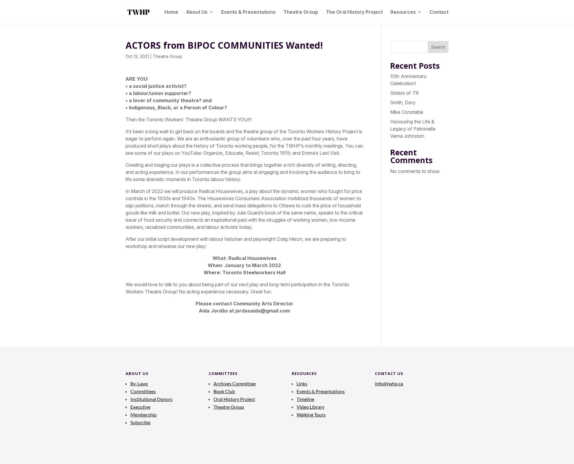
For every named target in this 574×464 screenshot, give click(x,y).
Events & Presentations (248, 12)
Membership (143, 414)
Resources (403, 12)
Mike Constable (406, 112)
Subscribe (140, 422)
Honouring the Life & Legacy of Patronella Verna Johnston (412, 129)
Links (302, 383)
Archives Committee (234, 383)
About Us (196, 12)
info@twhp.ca (389, 383)
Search (438, 47)
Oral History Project (234, 399)
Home (171, 12)
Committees (143, 391)
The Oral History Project (354, 12)
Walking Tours (311, 414)
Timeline (305, 399)
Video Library (310, 407)
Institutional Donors (151, 399)
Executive (140, 407)
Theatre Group (300, 12)
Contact (439, 12)
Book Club (224, 391)
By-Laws (139, 383)
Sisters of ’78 (404, 93)
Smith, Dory (403, 102)
